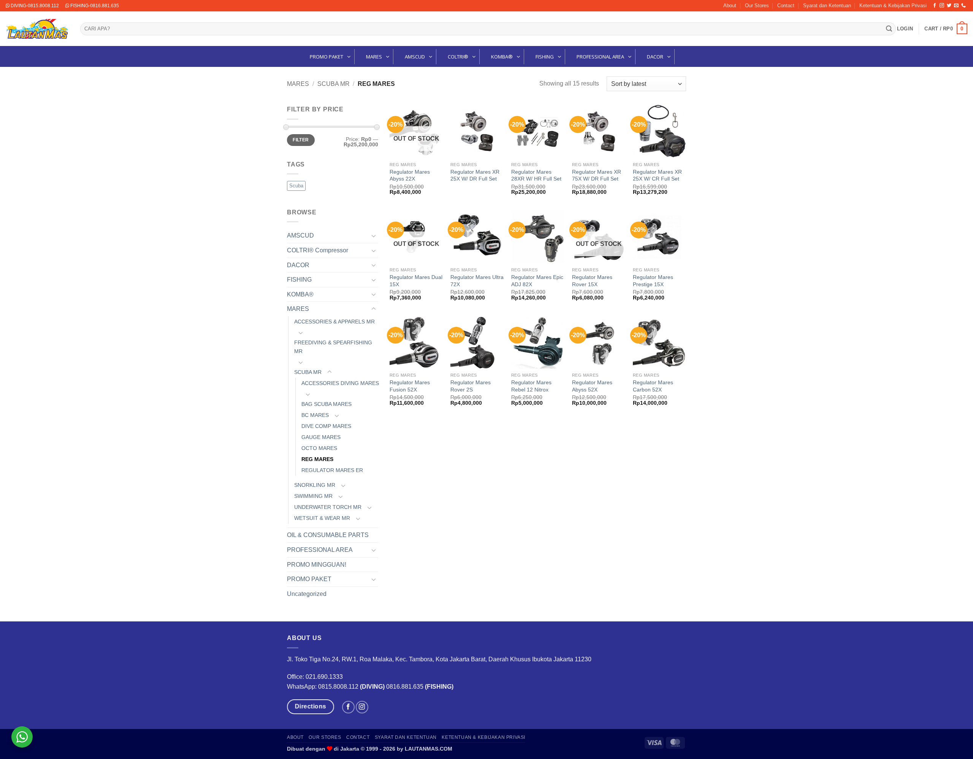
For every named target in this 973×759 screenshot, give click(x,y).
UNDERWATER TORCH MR (327, 507)
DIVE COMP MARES (326, 426)
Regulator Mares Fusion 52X (410, 386)
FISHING (299, 279)
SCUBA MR (333, 84)
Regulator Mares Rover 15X (592, 280)
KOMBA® (300, 294)
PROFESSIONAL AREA (320, 550)
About (729, 5)
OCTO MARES (319, 448)
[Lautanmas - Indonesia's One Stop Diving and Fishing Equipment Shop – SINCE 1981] (37, 29)
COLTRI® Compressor (317, 250)
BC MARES (315, 415)
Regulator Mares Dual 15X (416, 280)
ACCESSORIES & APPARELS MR (334, 321)
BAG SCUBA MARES (326, 404)
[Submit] (889, 28)
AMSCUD (300, 235)
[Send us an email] (956, 5)
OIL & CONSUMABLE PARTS (328, 535)
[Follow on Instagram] (942, 5)
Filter (301, 140)
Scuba (296, 186)
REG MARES (317, 459)
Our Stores (757, 5)
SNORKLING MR (314, 485)
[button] (905, 29)
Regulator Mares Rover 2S (470, 386)
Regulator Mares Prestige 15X (653, 280)
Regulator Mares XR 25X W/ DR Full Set (474, 175)
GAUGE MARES (321, 437)
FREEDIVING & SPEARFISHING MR (333, 346)
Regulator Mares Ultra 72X (477, 280)
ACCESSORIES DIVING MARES (340, 383)
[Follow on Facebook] (934, 5)
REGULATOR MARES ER (332, 470)
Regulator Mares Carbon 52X (653, 386)
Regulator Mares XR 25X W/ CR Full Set (657, 175)
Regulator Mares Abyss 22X (410, 175)
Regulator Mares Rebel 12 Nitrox (531, 386)
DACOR (298, 265)
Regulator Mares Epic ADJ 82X (537, 280)
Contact (785, 5)
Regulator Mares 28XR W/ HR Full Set (536, 175)
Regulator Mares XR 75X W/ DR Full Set (596, 175)
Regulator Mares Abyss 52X (592, 386)
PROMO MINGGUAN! (316, 564)
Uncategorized (306, 594)
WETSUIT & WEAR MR (322, 518)
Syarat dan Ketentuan (827, 5)
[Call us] (963, 5)
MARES (298, 84)
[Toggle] (373, 235)
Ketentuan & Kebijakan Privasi (893, 5)
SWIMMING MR (313, 496)
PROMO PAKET (309, 579)
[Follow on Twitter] (949, 5)
